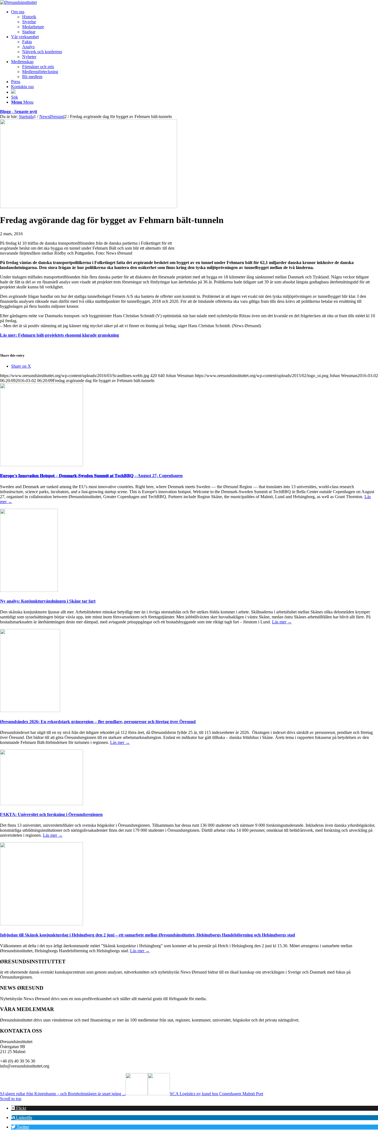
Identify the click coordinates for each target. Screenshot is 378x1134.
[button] (18, 1108)
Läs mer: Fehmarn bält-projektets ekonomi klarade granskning (59, 335)
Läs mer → (282, 622)
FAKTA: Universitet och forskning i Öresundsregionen (51, 814)
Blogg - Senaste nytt (18, 111)
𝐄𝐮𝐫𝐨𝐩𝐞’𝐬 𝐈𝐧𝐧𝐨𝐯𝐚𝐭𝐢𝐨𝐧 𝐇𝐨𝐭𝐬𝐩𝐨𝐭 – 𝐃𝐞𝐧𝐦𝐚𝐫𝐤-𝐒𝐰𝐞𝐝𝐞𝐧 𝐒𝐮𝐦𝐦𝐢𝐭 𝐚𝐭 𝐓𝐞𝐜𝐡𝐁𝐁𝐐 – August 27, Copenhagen (91, 475)
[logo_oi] (18, 2)
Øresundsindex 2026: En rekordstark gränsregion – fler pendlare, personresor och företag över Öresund (98, 721)
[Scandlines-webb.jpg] (88, 206)
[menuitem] (194, 21)
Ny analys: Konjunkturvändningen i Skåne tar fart (47, 601)
